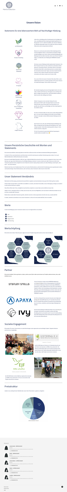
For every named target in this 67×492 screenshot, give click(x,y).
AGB (5, 490)
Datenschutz (6, 488)
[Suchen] (57, 6)
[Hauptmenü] (62, 6)
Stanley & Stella (39, 283)
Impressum (6, 486)
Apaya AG (37, 299)
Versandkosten (14, 450)
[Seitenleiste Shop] (55, 6)
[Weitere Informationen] (60, 6)
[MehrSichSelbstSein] (9, 6)
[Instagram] (62, 487)
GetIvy (58, 309)
